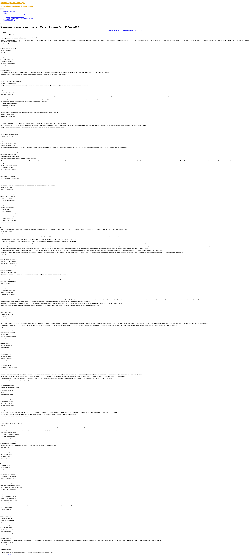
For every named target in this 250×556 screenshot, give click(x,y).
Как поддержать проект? (8, 21)
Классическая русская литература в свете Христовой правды (19, 14)
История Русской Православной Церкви (15, 17)
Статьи (4, 12)
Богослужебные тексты (8, 19)
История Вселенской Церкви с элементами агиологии (18, 15)
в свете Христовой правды (13, 2)
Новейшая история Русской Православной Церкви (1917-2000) (20, 18)
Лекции (5, 13)
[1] (34, 185)
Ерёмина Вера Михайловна (9, 11)
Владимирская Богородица (9, 20)
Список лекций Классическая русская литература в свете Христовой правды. (125, 30)
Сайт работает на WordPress (7, 554)
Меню (2, 8)
